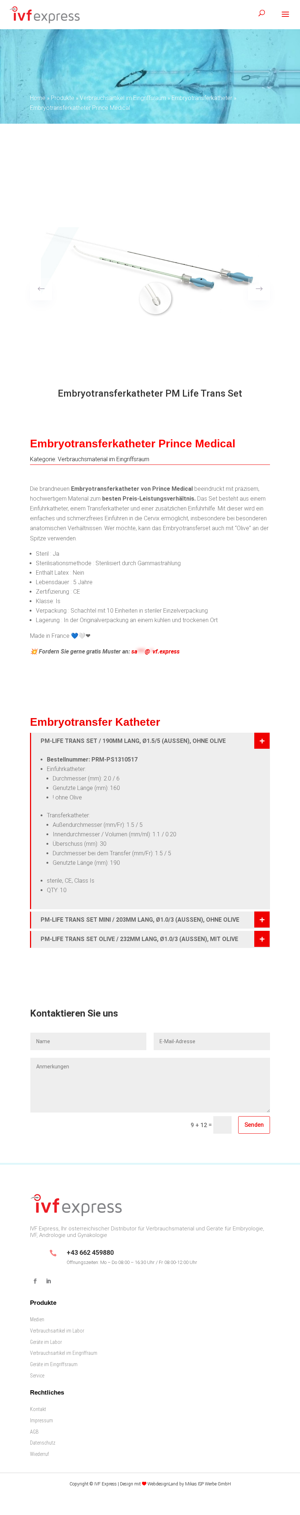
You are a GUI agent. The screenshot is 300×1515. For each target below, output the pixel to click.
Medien (37, 1319)
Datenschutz (42, 1443)
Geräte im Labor (46, 1342)
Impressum (41, 1420)
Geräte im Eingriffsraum (54, 1364)
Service (37, 1376)
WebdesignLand (163, 1484)
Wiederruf (39, 1454)
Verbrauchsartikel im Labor (57, 1331)
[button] (259, 289)
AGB (34, 1432)
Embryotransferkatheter (202, 98)
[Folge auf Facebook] (35, 1281)
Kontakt (38, 1409)
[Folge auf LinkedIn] (48, 1281)
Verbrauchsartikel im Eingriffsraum (123, 98)
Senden (254, 1124)
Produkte (62, 98)
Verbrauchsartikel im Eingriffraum (63, 1353)
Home (37, 98)
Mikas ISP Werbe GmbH (208, 1484)
